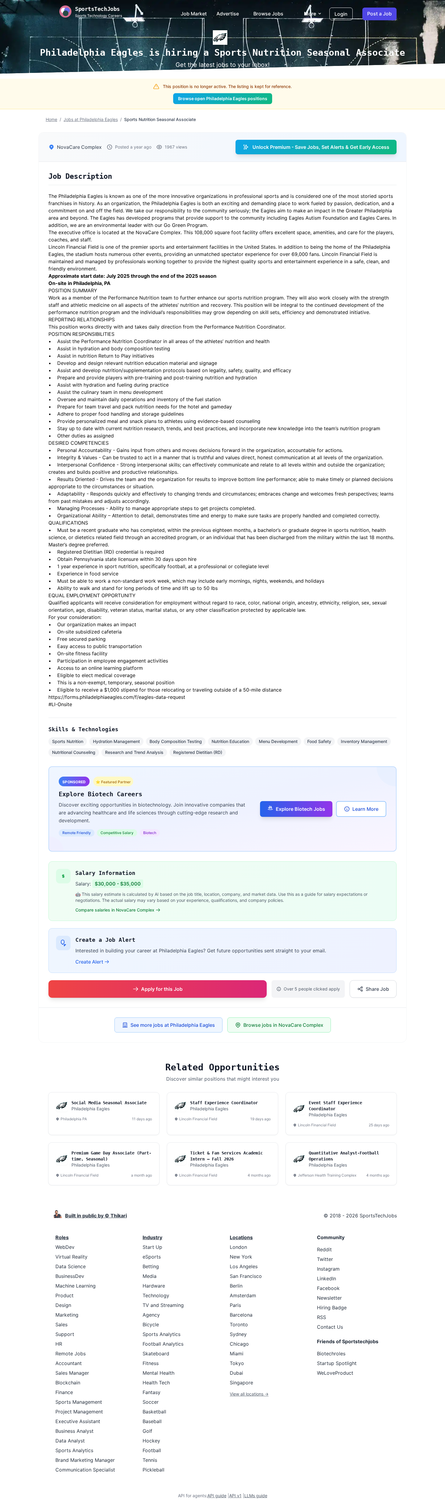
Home (51, 119)
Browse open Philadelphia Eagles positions (222, 98)
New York (241, 1257)
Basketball (154, 1412)
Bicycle (151, 1324)
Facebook (328, 1288)
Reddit (324, 1249)
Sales (61, 1324)
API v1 (235, 1495)
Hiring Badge (332, 1308)
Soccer (151, 1402)
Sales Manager (72, 1373)
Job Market (194, 14)
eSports (152, 1257)
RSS (321, 1317)
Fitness (151, 1363)
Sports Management (78, 1402)
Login (341, 14)
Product (64, 1295)
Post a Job (379, 14)
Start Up (152, 1247)
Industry (152, 1237)
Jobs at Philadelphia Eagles (91, 119)
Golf (147, 1431)
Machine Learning (75, 1286)
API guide (216, 1495)
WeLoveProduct (335, 1373)
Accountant (68, 1363)
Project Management (79, 1412)
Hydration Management (116, 741)
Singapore (241, 1383)
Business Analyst (74, 1431)
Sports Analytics (74, 1450)
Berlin (236, 1286)
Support (64, 1334)
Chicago (239, 1344)
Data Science (70, 1266)
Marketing (66, 1315)
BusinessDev (69, 1276)
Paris (235, 1305)
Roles (62, 1237)
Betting (151, 1266)
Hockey (151, 1441)
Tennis (150, 1460)
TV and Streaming (163, 1305)
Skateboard (156, 1353)
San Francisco (246, 1276)
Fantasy (151, 1392)
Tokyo (237, 1363)
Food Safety (319, 741)
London (238, 1247)
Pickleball (153, 1470)
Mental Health (158, 1373)
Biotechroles (331, 1353)
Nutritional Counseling (73, 752)
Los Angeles (244, 1266)
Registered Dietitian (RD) (197, 752)
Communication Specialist (85, 1470)
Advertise (227, 14)
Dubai (236, 1373)
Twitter (325, 1259)
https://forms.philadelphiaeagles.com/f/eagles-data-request (116, 697)
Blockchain (67, 1383)
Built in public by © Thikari (96, 1216)
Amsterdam (243, 1295)
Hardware (154, 1286)
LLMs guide (255, 1495)
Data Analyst (70, 1441)
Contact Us (330, 1327)
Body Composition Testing (176, 741)
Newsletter (329, 1298)
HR (58, 1344)
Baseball (152, 1421)
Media (150, 1276)
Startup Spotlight (337, 1363)
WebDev (64, 1247)
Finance (64, 1392)
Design (63, 1305)
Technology (156, 1295)
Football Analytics (163, 1344)
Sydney (238, 1334)
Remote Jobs (70, 1353)
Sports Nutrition (67, 741)
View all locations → (249, 1393)
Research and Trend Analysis (134, 752)
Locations (241, 1237)
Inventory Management (364, 741)
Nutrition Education (230, 741)
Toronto (239, 1324)
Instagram (328, 1269)
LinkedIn (326, 1278)
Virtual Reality (71, 1257)
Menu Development (278, 741)
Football (152, 1450)
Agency (151, 1315)
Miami (236, 1353)
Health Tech (156, 1383)
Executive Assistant (77, 1421)
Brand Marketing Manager (85, 1460)
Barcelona (241, 1315)
